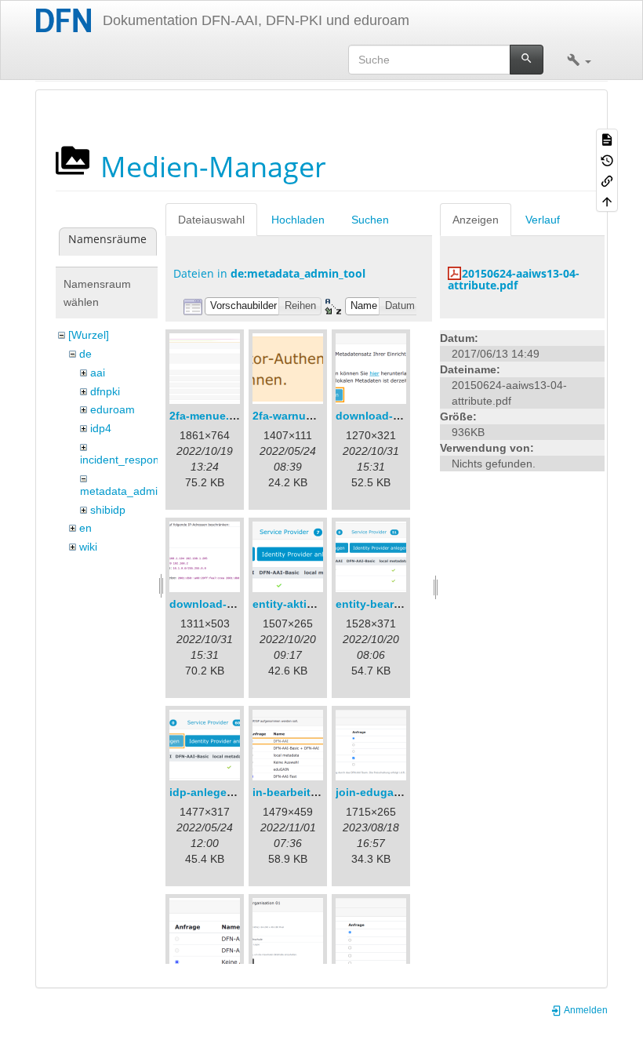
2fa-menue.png (209, 415)
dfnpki (105, 391)
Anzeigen (475, 219)
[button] (579, 59)
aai (97, 372)
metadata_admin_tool (134, 491)
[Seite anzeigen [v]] (607, 138)
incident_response (125, 459)
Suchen (370, 219)
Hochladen (298, 219)
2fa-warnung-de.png (306, 415)
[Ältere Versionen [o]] (607, 159)
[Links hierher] (607, 180)
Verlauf (542, 219)
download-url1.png (387, 415)
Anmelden (585, 1010)
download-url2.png (220, 604)
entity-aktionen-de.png (314, 604)
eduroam (112, 409)
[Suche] (526, 60)
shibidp (107, 510)
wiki (88, 546)
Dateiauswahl (211, 219)
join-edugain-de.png (390, 792)
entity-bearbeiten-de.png (402, 604)
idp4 (100, 428)
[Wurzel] (88, 335)
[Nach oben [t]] (607, 200)
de (85, 353)
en (85, 528)
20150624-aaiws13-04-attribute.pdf (513, 279)
